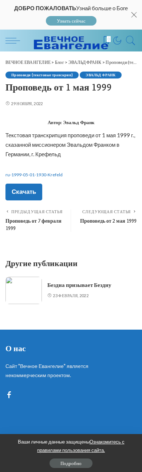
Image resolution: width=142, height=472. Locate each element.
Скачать (24, 191)
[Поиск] (129, 40)
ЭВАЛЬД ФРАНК (100, 75)
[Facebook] (9, 395)
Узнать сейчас (71, 21)
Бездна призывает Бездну (79, 285)
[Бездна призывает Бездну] (23, 290)
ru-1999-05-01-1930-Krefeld (34, 174)
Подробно (71, 463)
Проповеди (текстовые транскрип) (42, 75)
